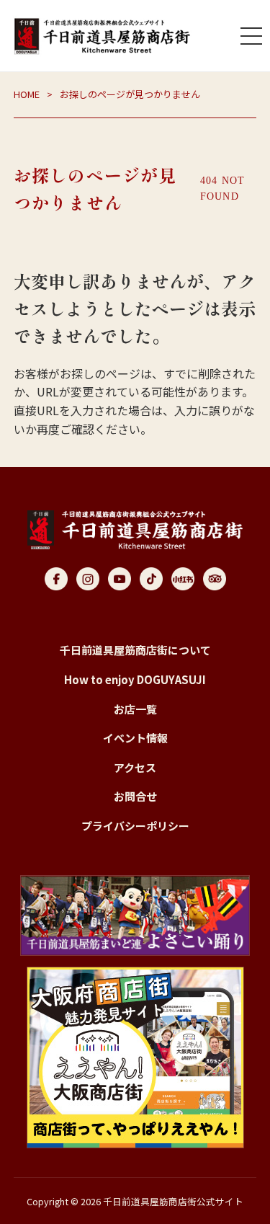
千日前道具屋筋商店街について (135, 649)
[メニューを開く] (251, 36)
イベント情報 (135, 737)
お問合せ (135, 796)
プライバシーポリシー (135, 825)
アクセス (135, 767)
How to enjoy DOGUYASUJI (135, 679)
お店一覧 (135, 709)
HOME (27, 94)
